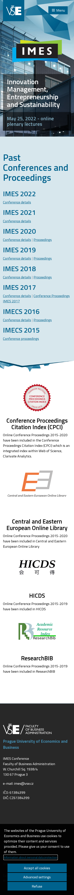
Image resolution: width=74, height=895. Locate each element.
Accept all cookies (37, 868)
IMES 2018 (19, 268)
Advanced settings (37, 877)
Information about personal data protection (30, 857)
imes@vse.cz (24, 783)
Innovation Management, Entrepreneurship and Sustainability (33, 93)
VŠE (13, 10)
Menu (60, 10)
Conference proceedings (21, 338)
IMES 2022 (19, 193)
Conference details (17, 202)
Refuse (37, 886)
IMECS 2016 (21, 311)
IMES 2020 (19, 231)
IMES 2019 (19, 250)
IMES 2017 (19, 287)
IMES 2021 (19, 212)
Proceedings (43, 239)
